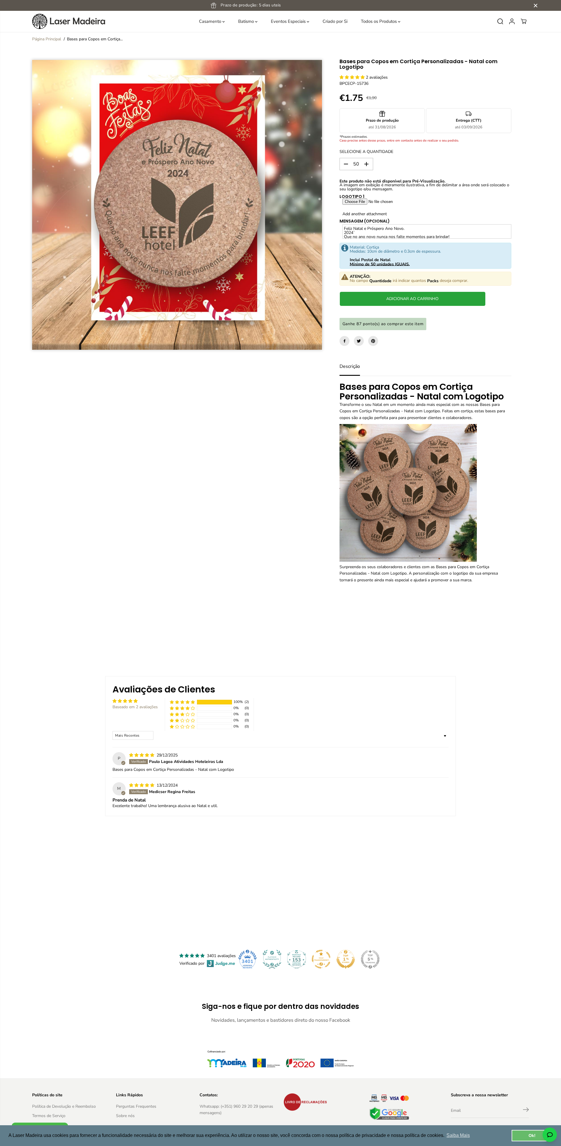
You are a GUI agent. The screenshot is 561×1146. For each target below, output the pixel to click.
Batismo (246, 21)
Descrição (350, 366)
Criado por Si (335, 21)
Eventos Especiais (289, 21)
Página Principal (46, 39)
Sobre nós (125, 1116)
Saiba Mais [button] (458, 1135)
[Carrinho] (523, 21)
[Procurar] (500, 21)
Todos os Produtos (379, 21)
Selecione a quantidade (366, 151)
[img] (142, 755)
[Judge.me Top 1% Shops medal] (345, 959)
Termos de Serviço (48, 1116)
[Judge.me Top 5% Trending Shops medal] (370, 959)
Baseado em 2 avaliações (135, 707)
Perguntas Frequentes (136, 1106)
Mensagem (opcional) (365, 221)
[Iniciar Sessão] (512, 21)
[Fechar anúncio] (536, 6)
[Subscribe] (526, 1110)
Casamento (210, 21)
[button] (353, 77)
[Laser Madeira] (68, 21)
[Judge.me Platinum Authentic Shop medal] (272, 959)
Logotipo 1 (352, 196)
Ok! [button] (532, 1135)
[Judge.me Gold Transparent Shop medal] (321, 959)
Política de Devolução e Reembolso (64, 1106)
